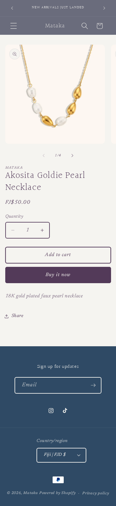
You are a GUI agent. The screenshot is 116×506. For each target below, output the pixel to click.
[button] (13, 25)
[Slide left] (43, 156)
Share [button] (17, 316)
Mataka (30, 493)
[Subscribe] (93, 385)
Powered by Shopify (57, 493)
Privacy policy (95, 493)
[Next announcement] (104, 8)
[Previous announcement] (12, 8)
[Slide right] (72, 156)
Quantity (14, 216)
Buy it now (58, 274)
